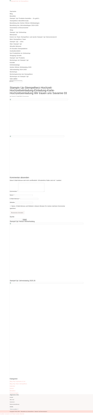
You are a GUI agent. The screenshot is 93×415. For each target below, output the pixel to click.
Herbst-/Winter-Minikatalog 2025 (20, 67)
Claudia (13, 96)
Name (12, 195)
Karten (12, 388)
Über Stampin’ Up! (16, 44)
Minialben (12, 390)
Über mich (12, 399)
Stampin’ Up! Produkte (17, 58)
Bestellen (13, 16)
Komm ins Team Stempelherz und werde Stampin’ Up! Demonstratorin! (33, 37)
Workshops (13, 72)
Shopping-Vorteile (16, 55)
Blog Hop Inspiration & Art (17, 381)
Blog (11, 13)
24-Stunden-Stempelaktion (18, 48)
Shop (11, 30)
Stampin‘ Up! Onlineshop (18, 32)
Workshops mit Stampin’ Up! (19, 60)
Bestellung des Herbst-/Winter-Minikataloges (24, 23)
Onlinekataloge (15, 65)
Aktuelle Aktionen (15, 46)
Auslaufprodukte (15, 51)
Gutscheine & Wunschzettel (19, 27)
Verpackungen (14, 393)
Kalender (12, 386)
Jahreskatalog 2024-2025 (18, 69)
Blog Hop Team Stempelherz (18, 384)
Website (12, 202)
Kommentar (14, 191)
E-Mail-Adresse (15, 198)
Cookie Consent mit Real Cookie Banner (12, 414)
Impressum (12, 401)
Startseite (13, 11)
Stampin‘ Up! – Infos (16, 41)
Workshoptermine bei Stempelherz (21, 74)
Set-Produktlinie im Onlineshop (20, 53)
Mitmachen (13, 34)
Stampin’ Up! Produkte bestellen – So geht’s (24, 18)
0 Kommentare (25, 96)
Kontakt (12, 62)
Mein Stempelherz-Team (18, 39)
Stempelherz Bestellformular (19, 20)
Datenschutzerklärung (14, 404)
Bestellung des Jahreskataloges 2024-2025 (24, 25)
